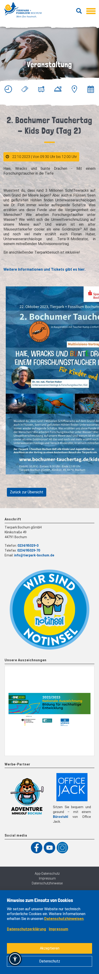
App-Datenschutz (47, 873)
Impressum (47, 878)
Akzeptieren (49, 948)
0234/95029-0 (27, 545)
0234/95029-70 (28, 550)
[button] (15, 959)
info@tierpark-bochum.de (34, 555)
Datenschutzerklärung (26, 929)
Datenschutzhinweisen (64, 918)
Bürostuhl (60, 817)
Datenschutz (49, 961)
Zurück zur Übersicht (26, 492)
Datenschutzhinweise (47, 883)
